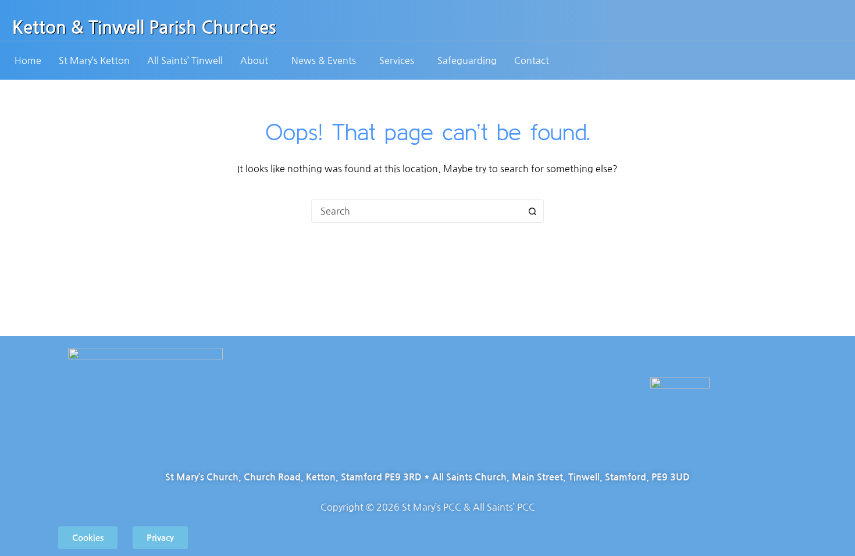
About (254, 60)
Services (396, 60)
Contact (531, 60)
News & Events (323, 60)
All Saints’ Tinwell (185, 60)
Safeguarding (467, 60)
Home (28, 60)
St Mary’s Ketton (94, 60)
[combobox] (416, 211)
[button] (257, 60)
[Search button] (532, 211)
